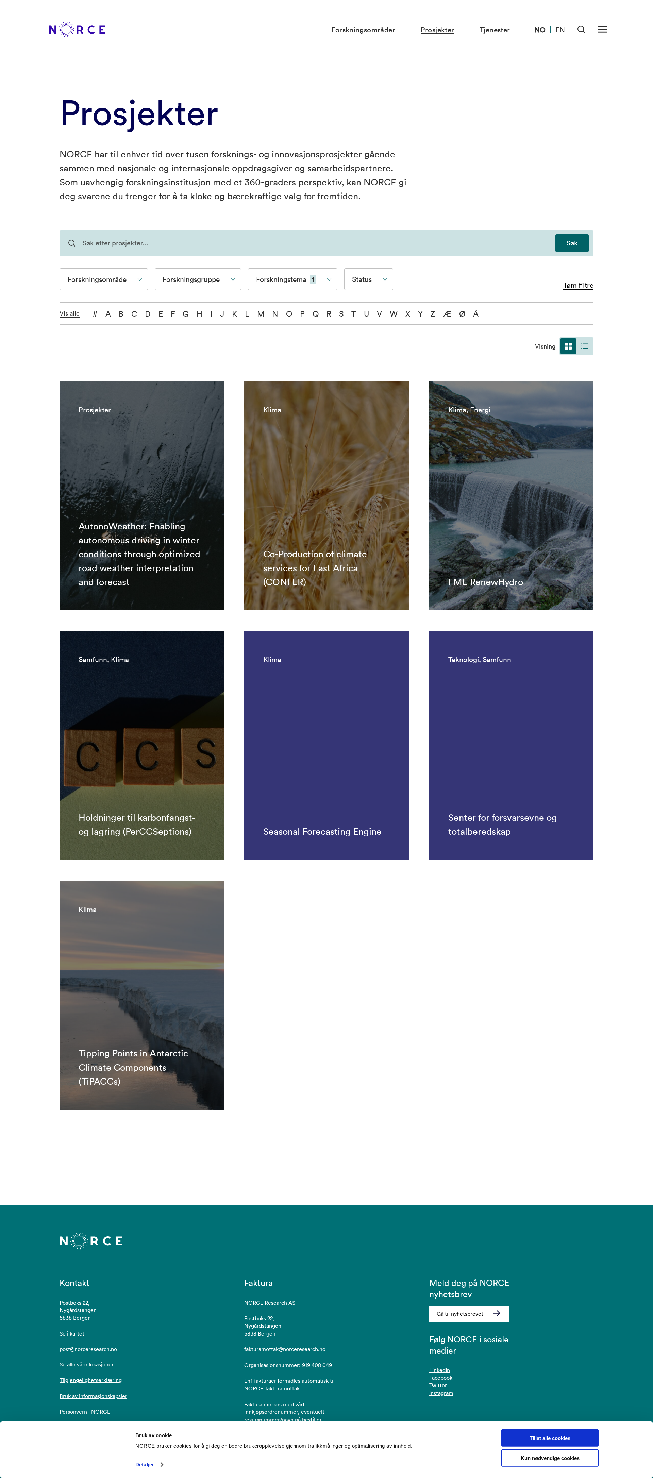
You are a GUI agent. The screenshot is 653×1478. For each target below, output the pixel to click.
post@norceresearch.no (88, 1349)
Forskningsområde (97, 279)
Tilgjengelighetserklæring (91, 1380)
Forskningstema (285, 279)
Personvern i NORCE (85, 1411)
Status (362, 279)
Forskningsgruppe (191, 279)
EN (560, 29)
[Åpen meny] (602, 29)
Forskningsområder (363, 29)
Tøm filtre (578, 285)
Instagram (441, 1393)
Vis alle (70, 313)
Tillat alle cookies (550, 1438)
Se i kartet (72, 1333)
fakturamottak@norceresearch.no (284, 1349)
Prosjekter (437, 29)
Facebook (440, 1377)
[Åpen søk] (581, 29)
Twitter (438, 1385)
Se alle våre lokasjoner (87, 1364)
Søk (572, 243)
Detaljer (144, 1464)
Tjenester (495, 29)
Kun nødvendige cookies (550, 1458)
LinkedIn (439, 1369)
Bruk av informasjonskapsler (93, 1396)
